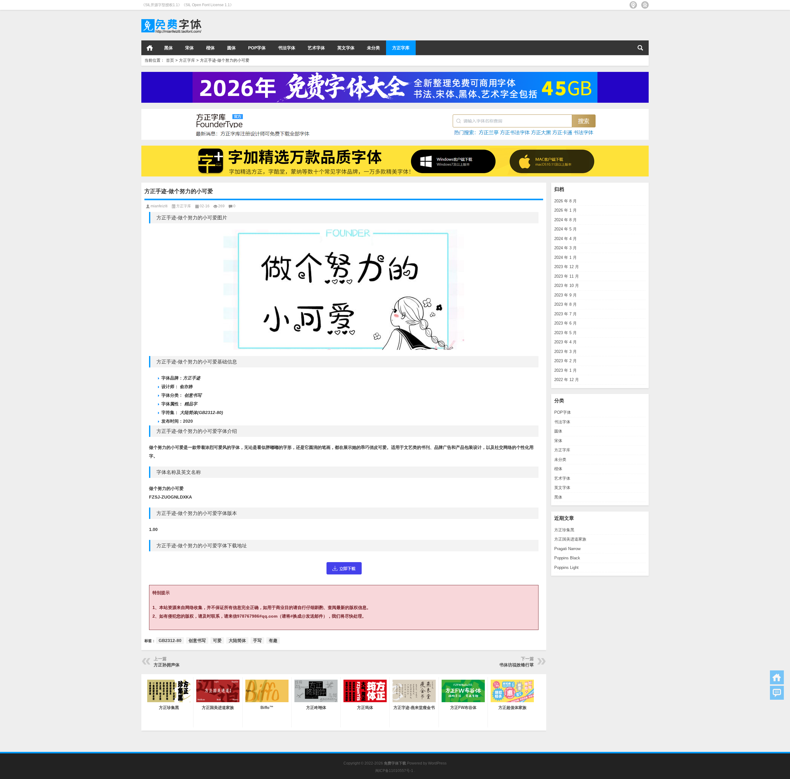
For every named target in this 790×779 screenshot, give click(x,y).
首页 (149, 47)
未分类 (373, 47)
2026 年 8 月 (565, 201)
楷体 (210, 47)
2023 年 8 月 (565, 304)
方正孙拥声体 (167, 664)
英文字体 (346, 47)
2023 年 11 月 (566, 276)
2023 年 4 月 (565, 342)
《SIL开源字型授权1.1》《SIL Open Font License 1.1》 (187, 5)
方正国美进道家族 (570, 539)
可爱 (217, 640)
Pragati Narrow (567, 548)
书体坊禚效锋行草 (516, 664)
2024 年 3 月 (565, 248)
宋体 (189, 47)
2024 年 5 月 (565, 229)
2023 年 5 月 (565, 332)
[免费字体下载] (171, 18)
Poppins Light (566, 567)
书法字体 (286, 47)
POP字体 (257, 47)
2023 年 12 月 (566, 266)
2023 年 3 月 (565, 351)
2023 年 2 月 (565, 360)
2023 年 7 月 (565, 314)
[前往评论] (777, 693)
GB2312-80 (170, 640)
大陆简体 (237, 640)
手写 (257, 640)
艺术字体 (316, 47)
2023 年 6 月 (565, 323)
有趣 (273, 640)
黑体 (168, 47)
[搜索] (640, 47)
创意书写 (197, 640)
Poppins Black (567, 558)
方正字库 (401, 47)
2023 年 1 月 (565, 370)
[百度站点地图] (645, 5)
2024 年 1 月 (565, 257)
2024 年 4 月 (565, 238)
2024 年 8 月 (565, 220)
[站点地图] (633, 5)
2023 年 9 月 (565, 295)
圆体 (231, 47)
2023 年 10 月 (566, 285)
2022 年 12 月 (566, 379)
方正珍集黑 (564, 530)
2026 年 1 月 (565, 210)
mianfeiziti (159, 206)
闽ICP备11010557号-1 (394, 771)
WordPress (437, 763)
